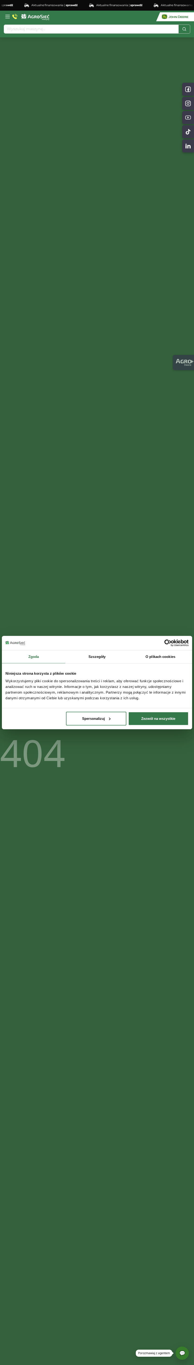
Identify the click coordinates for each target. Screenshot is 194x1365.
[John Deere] (175, 17)
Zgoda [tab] (33, 657)
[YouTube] (188, 117)
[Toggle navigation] (7, 16)
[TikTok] (188, 131)
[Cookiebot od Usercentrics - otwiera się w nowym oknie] (168, 643)
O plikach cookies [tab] (160, 657)
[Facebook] (188, 89)
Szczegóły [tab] (97, 657)
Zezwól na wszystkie (158, 718)
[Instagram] (188, 103)
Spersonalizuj (93, 718)
